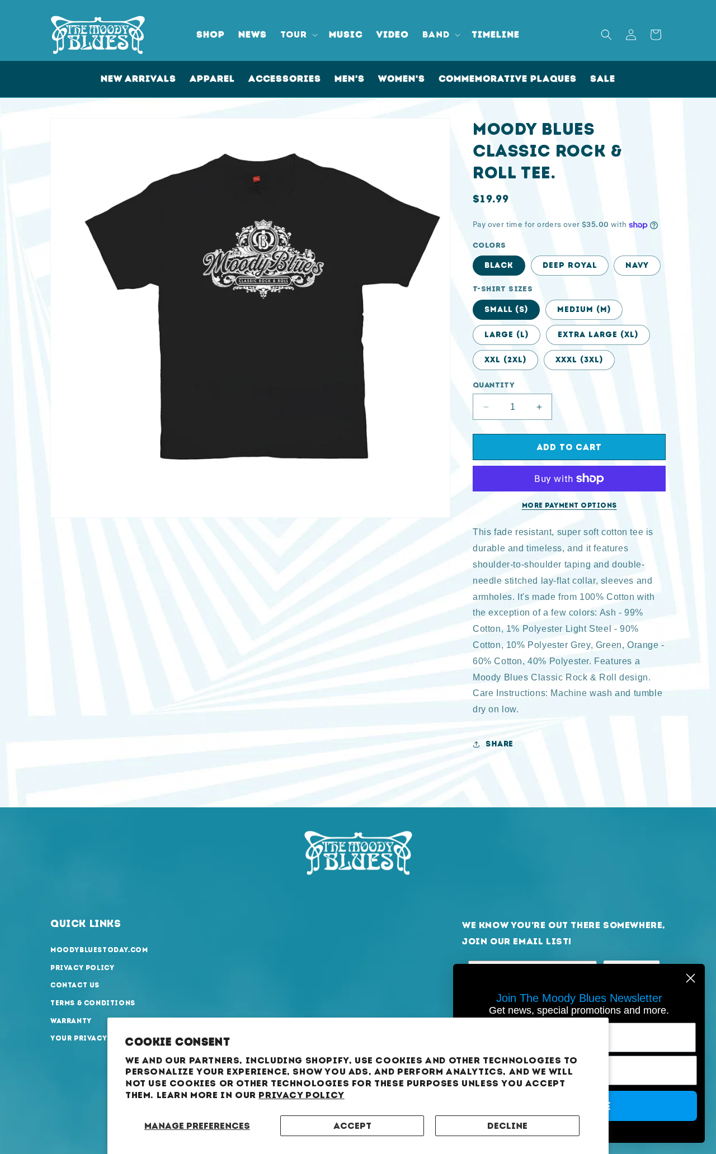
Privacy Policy (301, 1095)
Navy (637, 265)
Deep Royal (570, 265)
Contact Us (75, 985)
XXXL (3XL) (579, 360)
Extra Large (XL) (598, 334)
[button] (298, 35)
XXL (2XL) (505, 360)
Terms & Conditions (92, 1003)
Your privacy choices (97, 1038)
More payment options (569, 505)
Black (499, 265)
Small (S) (506, 309)
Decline (507, 1125)
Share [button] (500, 744)
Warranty (71, 1021)
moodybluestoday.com (99, 950)
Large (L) (506, 334)
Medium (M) (584, 309)
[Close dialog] (690, 978)
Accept (352, 1125)
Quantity (494, 385)
